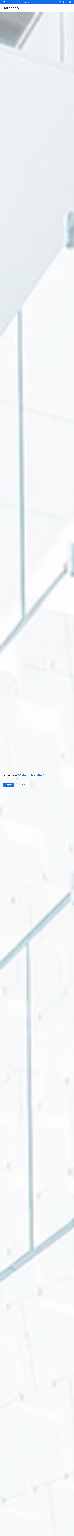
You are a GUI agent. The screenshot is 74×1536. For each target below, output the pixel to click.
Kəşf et (9, 785)
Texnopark (11, 8)
